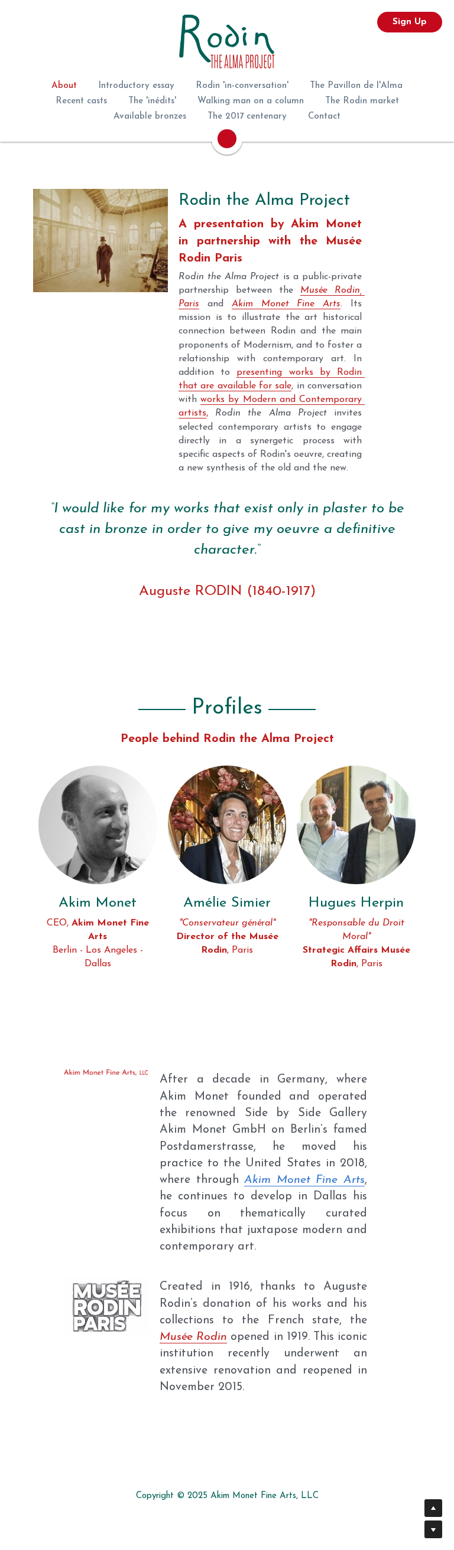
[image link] (97, 791)
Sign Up (410, 22)
